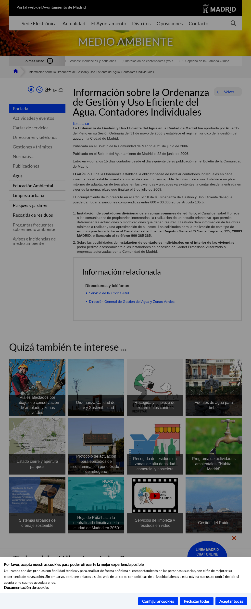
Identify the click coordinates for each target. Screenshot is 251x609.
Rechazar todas (197, 601)
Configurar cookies (158, 601)
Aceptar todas (231, 601)
